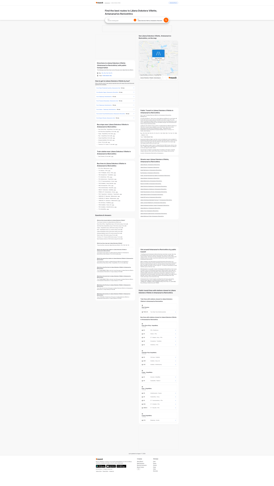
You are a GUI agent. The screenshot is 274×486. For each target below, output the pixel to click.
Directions (155, 471)
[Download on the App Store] (111, 466)
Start (109, 19)
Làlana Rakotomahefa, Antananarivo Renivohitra (151, 194)
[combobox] (120, 20)
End (138, 19)
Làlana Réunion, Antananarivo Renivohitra (150, 164)
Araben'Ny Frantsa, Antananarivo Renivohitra (150, 197)
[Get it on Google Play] (101, 466)
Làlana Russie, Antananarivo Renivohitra (149, 167)
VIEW (119, 129)
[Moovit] (99, 3)
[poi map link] (158, 60)
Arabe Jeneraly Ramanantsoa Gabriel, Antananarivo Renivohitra (155, 175)
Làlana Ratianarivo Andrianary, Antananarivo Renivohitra (153, 189)
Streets (155, 465)
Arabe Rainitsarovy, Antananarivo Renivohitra (150, 170)
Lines (154, 461)
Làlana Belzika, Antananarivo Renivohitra (149, 178)
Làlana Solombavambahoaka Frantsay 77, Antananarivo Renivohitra (156, 200)
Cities (154, 469)
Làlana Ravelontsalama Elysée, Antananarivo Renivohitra (153, 213)
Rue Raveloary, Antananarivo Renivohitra (149, 172)
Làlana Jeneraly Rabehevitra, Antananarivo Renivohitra (153, 202)
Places (154, 463)
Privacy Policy (105, 471)
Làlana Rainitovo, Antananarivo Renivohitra (150, 208)
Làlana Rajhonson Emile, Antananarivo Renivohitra (152, 216)
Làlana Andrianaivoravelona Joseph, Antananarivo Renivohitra (154, 205)
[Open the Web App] (121, 466)
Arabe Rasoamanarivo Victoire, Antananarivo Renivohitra (153, 191)
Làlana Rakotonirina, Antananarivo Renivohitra (151, 181)
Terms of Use (99, 471)
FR (138, 469)
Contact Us (111, 471)
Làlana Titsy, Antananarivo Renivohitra (149, 210)
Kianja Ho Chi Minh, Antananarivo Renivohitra (150, 183)
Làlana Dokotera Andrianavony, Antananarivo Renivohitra (153, 186)
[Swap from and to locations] (135, 20)
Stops (154, 467)
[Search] (166, 20)
